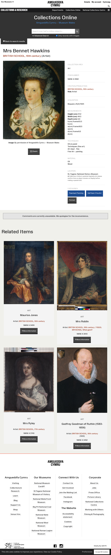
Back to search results (15, 41)
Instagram (68, 502)
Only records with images (68, 36)
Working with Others (94, 509)
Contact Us (68, 483)
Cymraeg (106, 2)
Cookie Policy (56, 552)
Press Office (94, 492)
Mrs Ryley (29, 423)
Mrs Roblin (82, 321)
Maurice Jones (29, 315)
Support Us (15, 505)
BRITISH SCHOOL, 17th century (32, 429)
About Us (94, 483)
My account (96, 2)
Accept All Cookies (101, 552)
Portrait (72, 200)
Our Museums (6, 2)
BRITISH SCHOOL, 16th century (22, 55)
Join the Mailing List (68, 492)
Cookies (68, 522)
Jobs (94, 488)
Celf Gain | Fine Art (94, 193)
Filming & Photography (94, 514)
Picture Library (94, 497)
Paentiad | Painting (76, 193)
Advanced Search (41, 36)
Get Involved (68, 488)
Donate (87, 2)
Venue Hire (15, 514)
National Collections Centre (94, 10)
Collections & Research (14, 10)
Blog (15, 500)
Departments (57, 10)
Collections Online (73, 10)
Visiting (15, 483)
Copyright (68, 526)
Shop (15, 509)
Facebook (68, 497)
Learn (15, 496)
